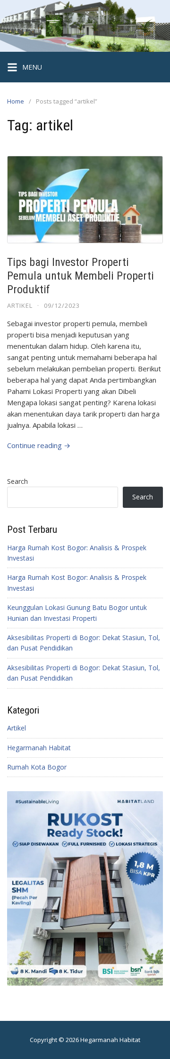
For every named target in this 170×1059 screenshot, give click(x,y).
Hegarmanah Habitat (39, 747)
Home (15, 101)
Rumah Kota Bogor (37, 766)
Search (17, 481)
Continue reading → (38, 445)
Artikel (20, 305)
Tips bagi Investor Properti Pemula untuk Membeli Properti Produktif (80, 276)
